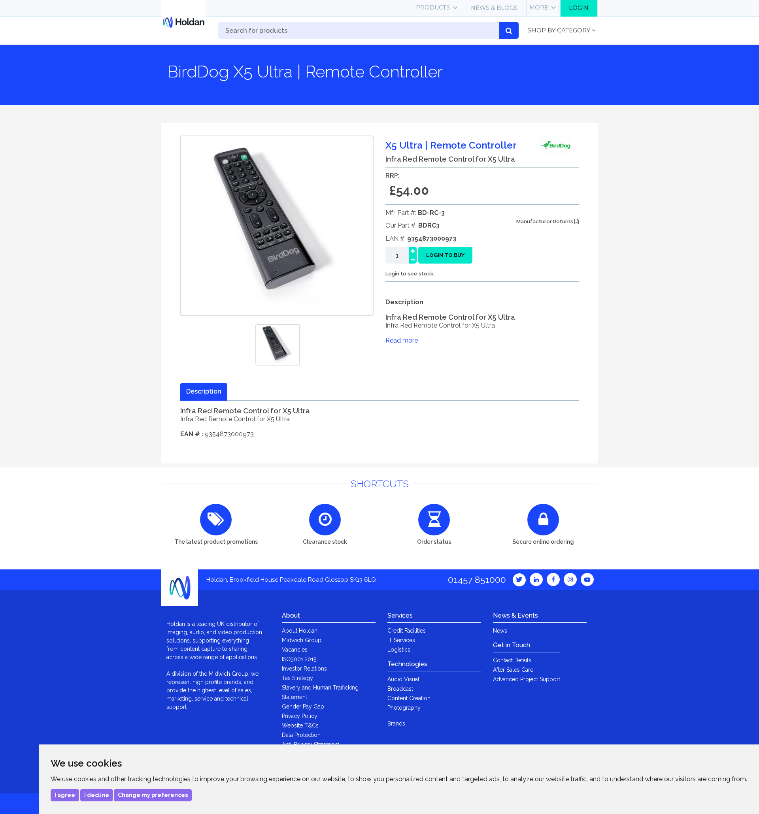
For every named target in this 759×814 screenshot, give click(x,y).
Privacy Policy (299, 716)
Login (579, 7)
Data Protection (301, 735)
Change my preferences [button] (153, 795)
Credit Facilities (406, 630)
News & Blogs (494, 7)
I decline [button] (96, 795)
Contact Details (512, 660)
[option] (277, 345)
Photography (404, 708)
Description (203, 391)
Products (433, 7)
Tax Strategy (297, 678)
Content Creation (408, 698)
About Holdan (299, 630)
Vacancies (295, 649)
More (538, 7)
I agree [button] (65, 795)
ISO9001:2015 (299, 659)
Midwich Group (301, 640)
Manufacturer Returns (545, 221)
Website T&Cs (300, 725)
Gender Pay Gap (303, 706)
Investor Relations (304, 668)
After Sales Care (513, 670)
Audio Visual (403, 679)
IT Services (401, 640)
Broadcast (400, 689)
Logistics (398, 649)
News (500, 630)
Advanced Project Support (526, 679)
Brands (396, 723)
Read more (401, 340)
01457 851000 (477, 579)
